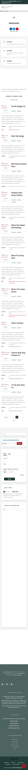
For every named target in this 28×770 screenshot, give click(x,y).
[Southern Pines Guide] (7, 7)
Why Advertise (15, 739)
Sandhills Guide (9, 675)
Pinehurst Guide (14, 723)
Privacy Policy (7, 764)
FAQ (15, 748)
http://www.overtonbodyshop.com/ (16, 378)
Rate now (5, 110)
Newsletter (13, 762)
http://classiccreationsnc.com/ (15, 346)
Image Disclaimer (20, 762)
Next (14, 420)
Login (9, 454)
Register (5, 454)
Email (4, 463)
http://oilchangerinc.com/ (14, 129)
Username (5, 458)
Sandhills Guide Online (14, 728)
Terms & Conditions (16, 764)
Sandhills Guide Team (6, 2)
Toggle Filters (14, 100)
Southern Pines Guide (13, 673)
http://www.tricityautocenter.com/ (15, 410)
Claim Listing (15, 744)
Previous (6, 417)
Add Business (15, 741)
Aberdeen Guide (16, 672)
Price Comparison (15, 746)
